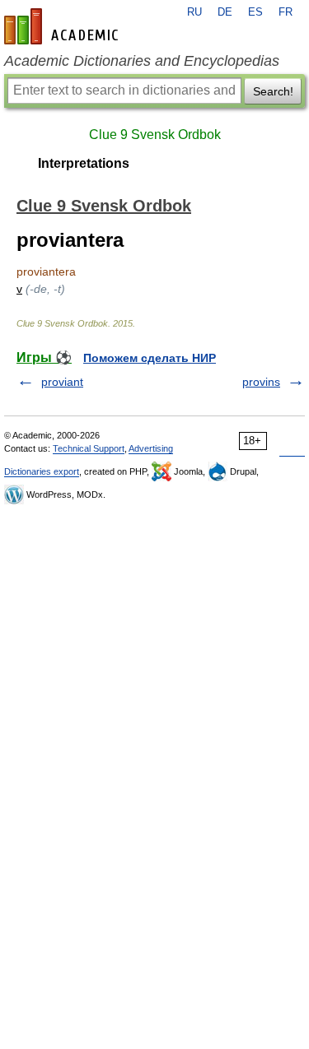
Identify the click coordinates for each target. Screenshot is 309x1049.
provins (261, 381)
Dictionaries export (41, 471)
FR (286, 12)
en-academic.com (63, 26)
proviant (62, 381)
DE (225, 12)
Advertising (151, 448)
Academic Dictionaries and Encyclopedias (141, 61)
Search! (273, 91)
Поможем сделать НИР (149, 357)
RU (194, 12)
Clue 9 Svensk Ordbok (155, 135)
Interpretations (83, 163)
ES (255, 12)
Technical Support (88, 448)
